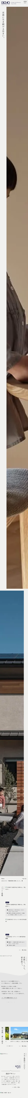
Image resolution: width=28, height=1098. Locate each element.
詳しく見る (17, 1087)
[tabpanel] (17, 1035)
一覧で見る (24, 878)
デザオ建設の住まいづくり (10, 997)
